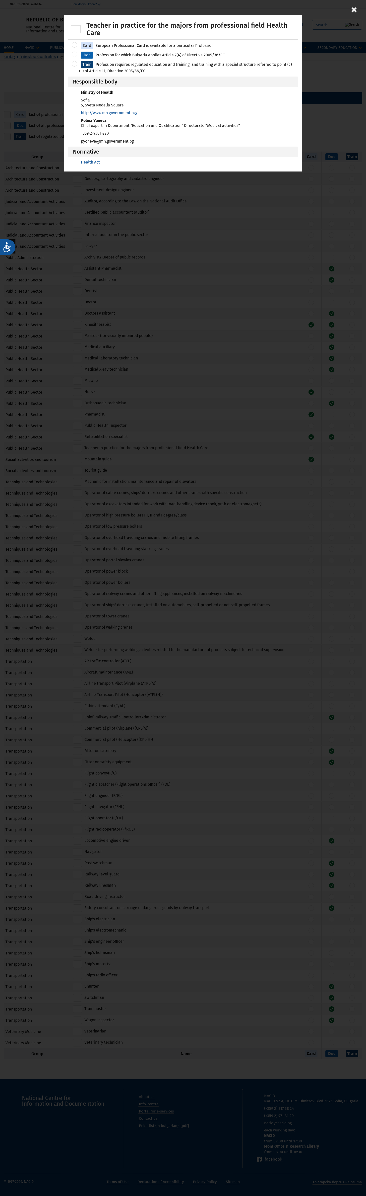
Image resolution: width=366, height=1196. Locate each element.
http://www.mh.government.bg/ (109, 112)
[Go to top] (357, 1175)
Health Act (90, 162)
